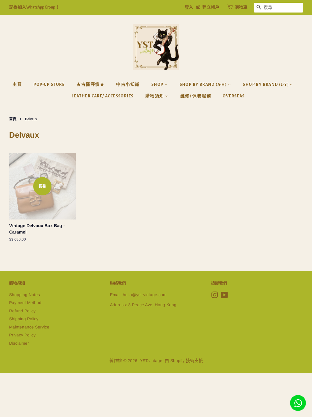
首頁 (12, 119)
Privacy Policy (22, 335)
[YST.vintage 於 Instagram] (214, 296)
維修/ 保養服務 (195, 96)
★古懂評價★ (90, 84)
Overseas (234, 96)
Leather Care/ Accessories (102, 96)
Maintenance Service (29, 327)
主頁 (17, 84)
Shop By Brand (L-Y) (266, 84)
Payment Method (25, 302)
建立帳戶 (210, 7)
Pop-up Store (49, 84)
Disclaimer (19, 343)
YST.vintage (151, 360)
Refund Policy (22, 311)
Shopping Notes (24, 294)
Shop (158, 84)
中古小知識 (128, 84)
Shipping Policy (23, 319)
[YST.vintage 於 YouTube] (224, 296)
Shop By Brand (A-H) (204, 84)
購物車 (241, 7)
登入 (189, 7)
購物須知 (155, 96)
